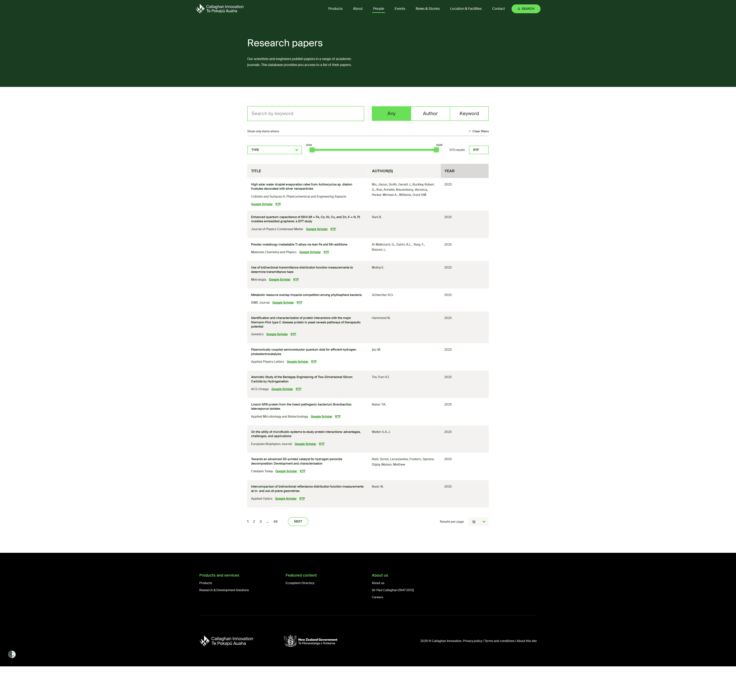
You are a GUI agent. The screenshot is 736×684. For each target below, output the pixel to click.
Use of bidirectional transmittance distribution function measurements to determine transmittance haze (302, 269)
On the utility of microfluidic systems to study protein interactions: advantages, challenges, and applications (306, 434)
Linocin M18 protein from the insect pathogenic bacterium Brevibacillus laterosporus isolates (301, 406)
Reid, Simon (380, 459)
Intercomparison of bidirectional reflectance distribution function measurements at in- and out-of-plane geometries (307, 489)
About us (378, 583)
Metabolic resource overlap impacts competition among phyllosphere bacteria (306, 295)
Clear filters (480, 131)
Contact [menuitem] (498, 8)
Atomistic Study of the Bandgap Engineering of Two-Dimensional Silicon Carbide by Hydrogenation (301, 379)
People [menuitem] (378, 8)
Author (430, 113)
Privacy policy (472, 641)
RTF (476, 150)
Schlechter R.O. (382, 295)
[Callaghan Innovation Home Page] (219, 9)
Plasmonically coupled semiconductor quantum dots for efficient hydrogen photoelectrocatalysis (303, 352)
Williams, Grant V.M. (413, 195)
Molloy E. (378, 267)
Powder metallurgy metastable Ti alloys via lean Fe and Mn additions (299, 244)
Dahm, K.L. (404, 244)
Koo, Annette (385, 190)
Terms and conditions (499, 641)
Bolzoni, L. (379, 250)
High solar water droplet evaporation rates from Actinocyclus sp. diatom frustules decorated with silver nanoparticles (301, 186)
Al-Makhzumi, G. (383, 244)
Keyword (469, 113)
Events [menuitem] (400, 8)
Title (256, 170)
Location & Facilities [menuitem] (466, 8)
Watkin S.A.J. (381, 432)
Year (449, 170)
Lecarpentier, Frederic (405, 459)
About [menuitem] (358, 8)
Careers (377, 597)
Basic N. (378, 487)
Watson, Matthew (393, 464)
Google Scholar (262, 204)
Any (391, 113)
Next (298, 521)
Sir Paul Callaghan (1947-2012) (393, 590)
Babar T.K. (379, 404)
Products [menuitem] (335, 8)
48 (275, 521)
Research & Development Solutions (224, 590)
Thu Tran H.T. (380, 377)
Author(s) (382, 170)
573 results (457, 150)
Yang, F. (418, 244)
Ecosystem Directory (300, 583)
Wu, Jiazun (379, 184)
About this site (527, 641)
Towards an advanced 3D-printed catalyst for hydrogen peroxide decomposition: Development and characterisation (296, 461)
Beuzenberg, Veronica (411, 190)
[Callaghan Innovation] (241, 641)
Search (528, 9)
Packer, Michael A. (385, 195)
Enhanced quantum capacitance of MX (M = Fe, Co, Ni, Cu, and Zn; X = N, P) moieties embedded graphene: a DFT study (305, 219)
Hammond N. (381, 318)
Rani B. (377, 217)
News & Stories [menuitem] (428, 8)
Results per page (452, 522)
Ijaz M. (376, 350)
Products (205, 583)
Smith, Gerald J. (400, 184)
